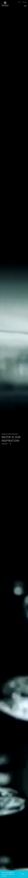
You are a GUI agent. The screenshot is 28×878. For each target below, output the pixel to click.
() (24, 2)
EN (19, 2)
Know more (4, 443)
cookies (10, 872)
